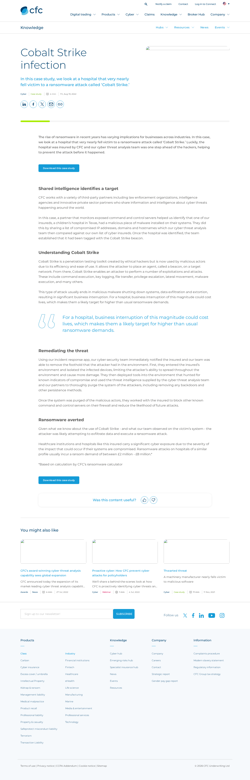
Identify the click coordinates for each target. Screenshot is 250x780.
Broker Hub (196, 14)
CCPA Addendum (66, 765)
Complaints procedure (207, 653)
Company (218, 14)
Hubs (159, 27)
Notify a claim (163, 4)
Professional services (77, 715)
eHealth (69, 680)
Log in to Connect (205, 4)
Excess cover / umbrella (34, 674)
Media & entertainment (78, 708)
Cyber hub (116, 653)
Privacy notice (45, 765)
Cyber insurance (30, 667)
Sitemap (102, 765)
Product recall (29, 708)
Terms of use (28, 765)
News (204, 27)
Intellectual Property (32, 680)
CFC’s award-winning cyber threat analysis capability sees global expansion (51, 573)
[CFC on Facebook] (191, 615)
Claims (150, 14)
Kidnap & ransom (30, 687)
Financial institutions (77, 660)
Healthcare (71, 674)
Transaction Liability (32, 742)
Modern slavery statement (209, 660)
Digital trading (80, 14)
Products (108, 14)
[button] (146, 4)
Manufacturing (74, 694)
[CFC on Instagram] (220, 615)
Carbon (25, 660)
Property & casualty (32, 722)
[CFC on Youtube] (210, 615)
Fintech (69, 667)
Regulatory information (207, 667)
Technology (71, 722)
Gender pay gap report (165, 680)
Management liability (33, 694)
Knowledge (169, 14)
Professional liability (32, 715)
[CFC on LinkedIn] (199, 615)
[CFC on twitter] (183, 615)
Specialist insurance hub (124, 667)
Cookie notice (87, 765)
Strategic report (161, 674)
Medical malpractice (32, 701)
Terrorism (26, 735)
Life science (72, 687)
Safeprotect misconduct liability (39, 728)
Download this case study (59, 168)
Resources (182, 27)
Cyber (130, 14)
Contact (183, 4)
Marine (69, 701)
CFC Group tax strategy (207, 674)
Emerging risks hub (121, 660)
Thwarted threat (175, 570)
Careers (156, 660)
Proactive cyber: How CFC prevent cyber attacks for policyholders (120, 573)
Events (220, 27)
